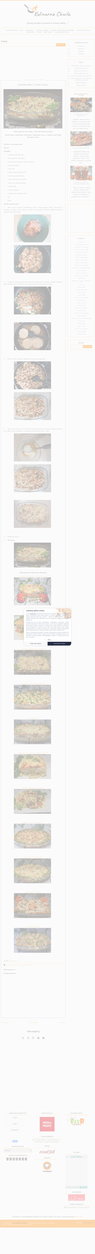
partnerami (33, 613)
